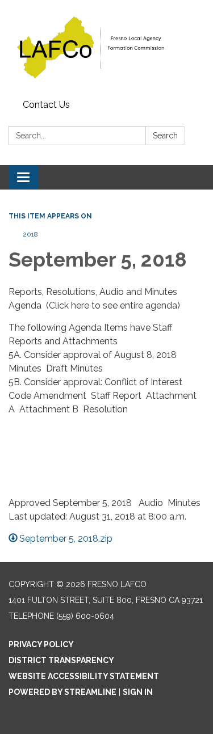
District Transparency (61, 660)
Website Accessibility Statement (84, 676)
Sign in (138, 692)
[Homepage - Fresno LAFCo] (106, 47)
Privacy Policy (41, 644)
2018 (30, 234)
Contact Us (46, 104)
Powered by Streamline (62, 692)
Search (165, 135)
